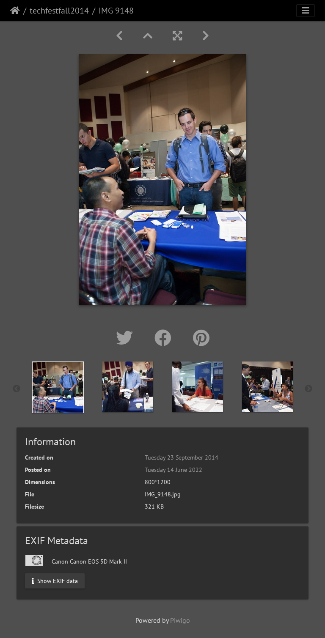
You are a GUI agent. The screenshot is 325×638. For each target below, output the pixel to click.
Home (15, 10)
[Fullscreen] (177, 36)
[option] (58, 387)
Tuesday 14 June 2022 (173, 470)
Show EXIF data (57, 580)
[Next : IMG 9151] (205, 36)
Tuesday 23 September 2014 (181, 457)
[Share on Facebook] (165, 338)
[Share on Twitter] (126, 338)
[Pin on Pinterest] (201, 338)
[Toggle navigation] (305, 10)
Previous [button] (16, 389)
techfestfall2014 (59, 10)
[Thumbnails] (147, 36)
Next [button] (308, 389)
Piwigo (180, 620)
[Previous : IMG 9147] (119, 36)
